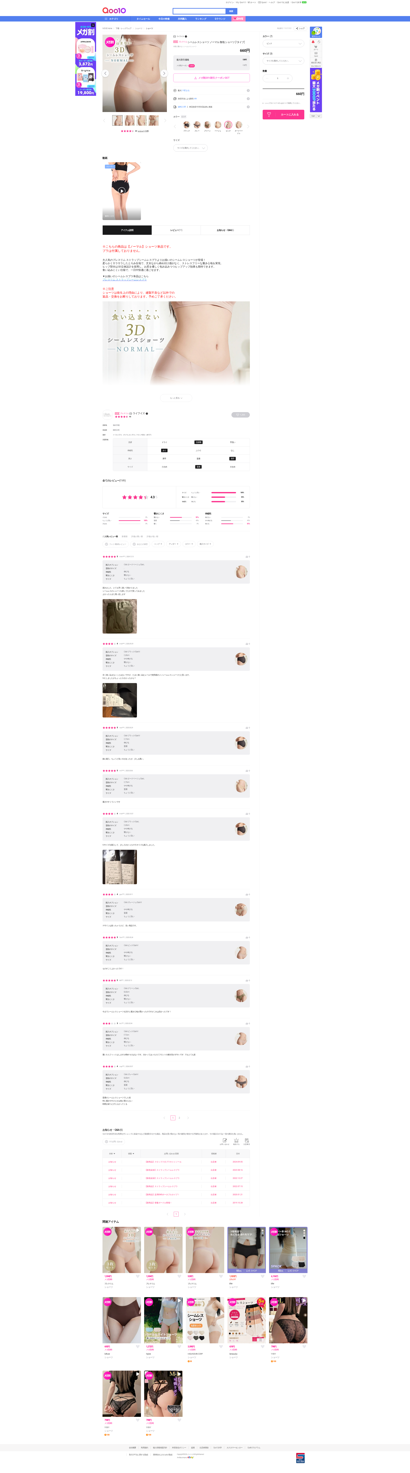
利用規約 (144, 1448)
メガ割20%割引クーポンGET (214, 77)
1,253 (242, 415)
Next (164, 73)
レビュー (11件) (143, 131)
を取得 (191, 66)
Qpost (264, 2)
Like (138, 1276)
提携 (193, 1448)
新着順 (124, 536)
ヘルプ (272, 2)
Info (248, 90)
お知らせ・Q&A (225, 230)
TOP (313, 116)
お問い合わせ (224, 1144)
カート (316, 49)
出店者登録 (204, 1448)
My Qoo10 (241, 2)
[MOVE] (238, 19)
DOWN (319, 116)
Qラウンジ (316, 36)
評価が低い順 (152, 536)
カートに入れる (290, 114)
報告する (236, 1144)
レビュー (176, 230)
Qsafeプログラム (253, 1448)
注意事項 (246, 1144)
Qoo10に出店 (283, 2)
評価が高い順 (137, 536)
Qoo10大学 (296, 2)
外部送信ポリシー (179, 1448)
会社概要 (132, 1448)
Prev (105, 73)
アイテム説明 (127, 230)
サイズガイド (316, 66)
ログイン (230, 2)
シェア (302, 28)
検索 (231, 11)
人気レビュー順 (111, 536)
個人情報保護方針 (160, 1448)
